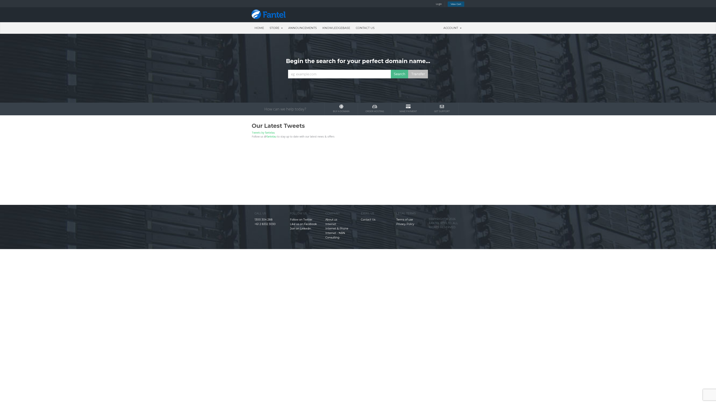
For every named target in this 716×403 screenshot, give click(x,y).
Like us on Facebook (303, 224)
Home (259, 28)
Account (451, 28)
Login (439, 4)
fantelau (271, 136)
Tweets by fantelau (263, 132)
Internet (330, 224)
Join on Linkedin (300, 228)
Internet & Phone (336, 228)
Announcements (302, 28)
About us (331, 219)
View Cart (456, 4)
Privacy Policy (405, 224)
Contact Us (365, 28)
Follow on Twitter (301, 219)
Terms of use (404, 219)
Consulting (332, 237)
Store (275, 28)
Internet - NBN (335, 233)
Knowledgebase (336, 28)
